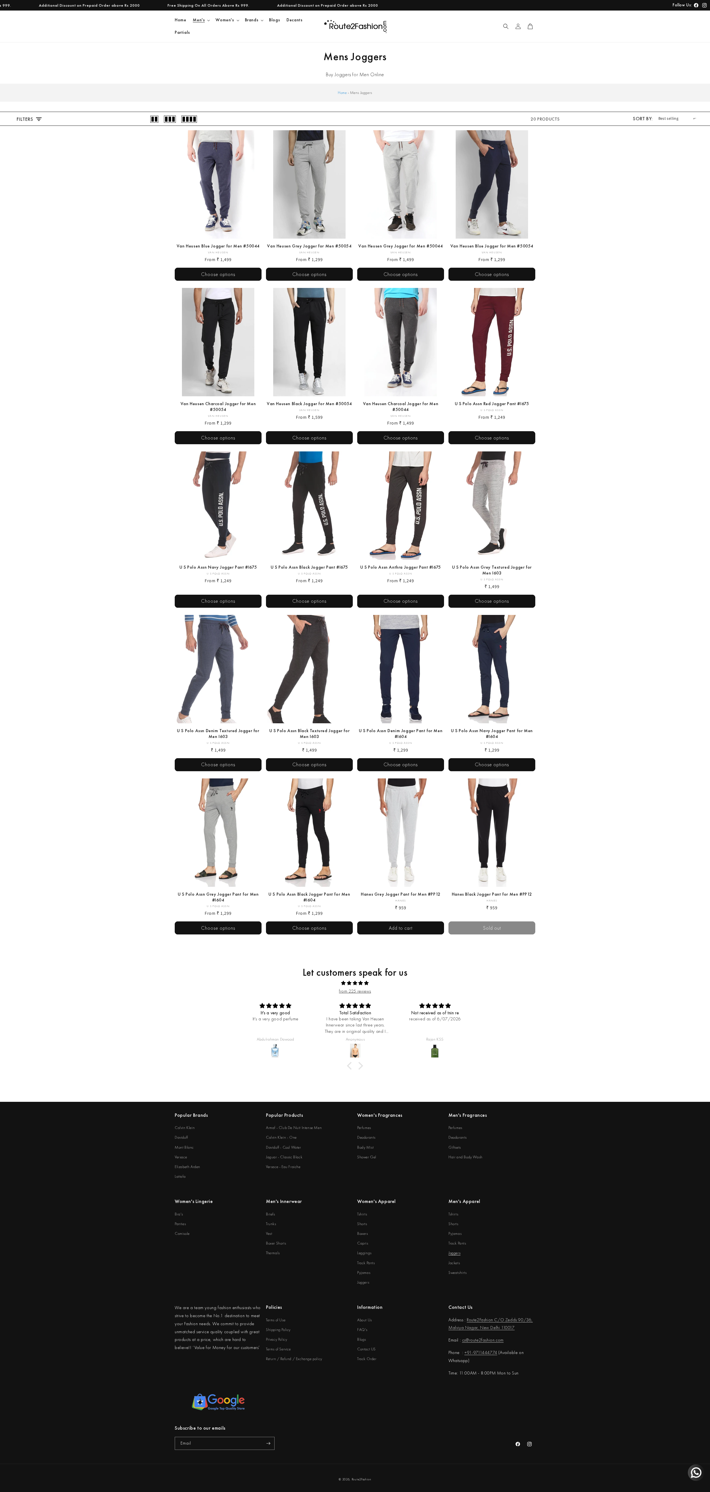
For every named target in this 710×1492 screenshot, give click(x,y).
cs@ (465, 1340)
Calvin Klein (185, 1127)
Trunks (271, 1223)
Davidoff (181, 1137)
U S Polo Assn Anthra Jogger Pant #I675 (400, 567)
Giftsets (454, 1147)
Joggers (363, 1282)
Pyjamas (363, 1272)
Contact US (366, 1349)
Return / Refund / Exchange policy (294, 1358)
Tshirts (362, 1214)
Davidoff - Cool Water (283, 1147)
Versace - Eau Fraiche (283, 1166)
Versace (181, 1156)
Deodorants (366, 1137)
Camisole (182, 1233)
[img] (355, 983)
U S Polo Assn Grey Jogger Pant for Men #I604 (218, 897)
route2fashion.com (486, 1340)
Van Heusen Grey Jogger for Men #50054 (309, 246)
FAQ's (362, 1329)
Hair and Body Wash (465, 1156)
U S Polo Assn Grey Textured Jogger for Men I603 (492, 570)
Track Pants (366, 1262)
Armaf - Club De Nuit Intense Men (294, 1127)
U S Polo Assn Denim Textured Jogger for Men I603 (218, 733)
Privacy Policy (276, 1339)
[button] (200, 20)
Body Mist (365, 1147)
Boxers (362, 1233)
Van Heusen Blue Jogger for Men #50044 (218, 246)
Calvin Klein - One (281, 1137)
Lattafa (180, 1176)
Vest (269, 1233)
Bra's (179, 1214)
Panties (180, 1223)
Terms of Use (275, 1319)
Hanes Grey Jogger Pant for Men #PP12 (400, 894)
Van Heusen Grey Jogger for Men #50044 (400, 246)
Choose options (218, 274)
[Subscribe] (268, 1443)
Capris (362, 1243)
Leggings (364, 1252)
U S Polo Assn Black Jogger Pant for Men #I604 (309, 897)
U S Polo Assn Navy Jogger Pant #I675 (218, 567)
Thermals (273, 1252)
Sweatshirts (457, 1272)
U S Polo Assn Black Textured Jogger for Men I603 (309, 733)
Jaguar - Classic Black (284, 1156)
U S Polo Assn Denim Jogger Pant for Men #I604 (400, 733)
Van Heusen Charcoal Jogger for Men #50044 (400, 406)
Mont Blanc (184, 1147)
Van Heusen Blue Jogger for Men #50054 (491, 246)
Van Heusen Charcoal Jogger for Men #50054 (218, 406)
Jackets (454, 1262)
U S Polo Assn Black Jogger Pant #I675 (309, 567)
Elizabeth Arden (187, 1166)
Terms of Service (278, 1349)
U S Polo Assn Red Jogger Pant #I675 (492, 404)
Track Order (367, 1358)
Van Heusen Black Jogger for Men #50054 (309, 404)
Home (342, 92)
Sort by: (643, 118)
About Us (364, 1319)
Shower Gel (366, 1156)
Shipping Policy (278, 1329)
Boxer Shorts (276, 1243)
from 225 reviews (355, 991)
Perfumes (364, 1127)
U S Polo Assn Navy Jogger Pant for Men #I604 (492, 733)
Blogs (361, 1339)
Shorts (362, 1223)
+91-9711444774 (480, 1352)
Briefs (270, 1214)
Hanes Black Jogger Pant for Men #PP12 (492, 894)
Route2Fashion (361, 1479)
